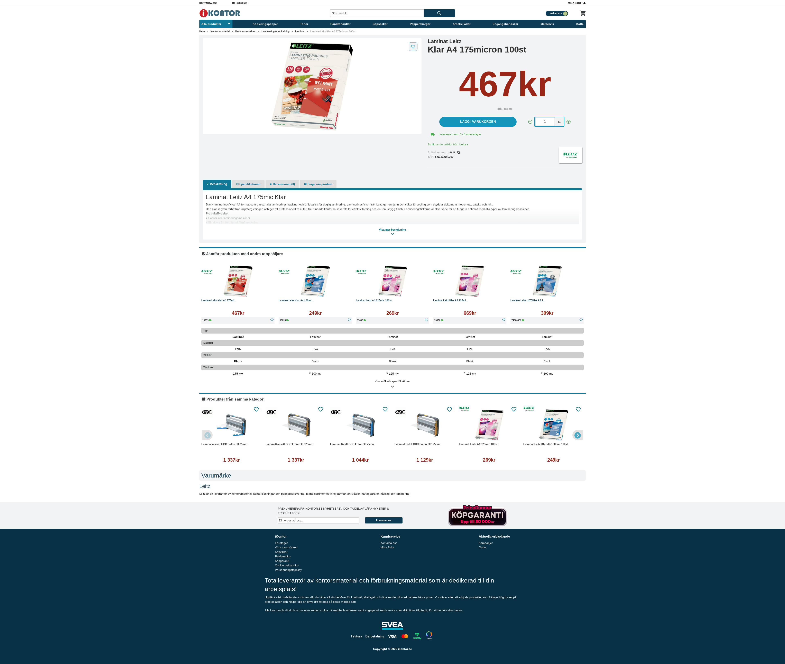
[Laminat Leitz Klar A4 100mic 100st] (315, 281)
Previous (207, 435)
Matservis (547, 24)
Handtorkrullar (340, 24)
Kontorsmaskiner (245, 31)
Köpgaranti (282, 560)
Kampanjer (486, 543)
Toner (304, 24)
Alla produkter (211, 24)
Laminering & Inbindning (275, 31)
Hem (202, 31)
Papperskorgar (420, 24)
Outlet (483, 547)
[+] (568, 121)
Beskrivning (218, 184)
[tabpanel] (312, 86)
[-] (530, 121)
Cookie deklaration (287, 565)
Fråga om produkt (319, 184)
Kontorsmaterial (220, 31)
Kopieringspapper (265, 24)
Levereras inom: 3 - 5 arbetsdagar (460, 134)
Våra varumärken (286, 547)
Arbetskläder (461, 24)
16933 (451, 152)
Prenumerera (383, 520)
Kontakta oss (208, 3)
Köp (218, 291)
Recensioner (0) (283, 184)
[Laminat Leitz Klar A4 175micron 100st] (312, 86)
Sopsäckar (380, 24)
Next (577, 435)
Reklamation (283, 556)
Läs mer (259, 291)
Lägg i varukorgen (478, 121)
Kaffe (580, 24)
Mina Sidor (575, 3)
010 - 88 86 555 (239, 3)
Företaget (281, 543)
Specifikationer (249, 184)
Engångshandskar (505, 24)
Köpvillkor (281, 552)
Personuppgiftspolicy (288, 569)
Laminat (300, 31)
